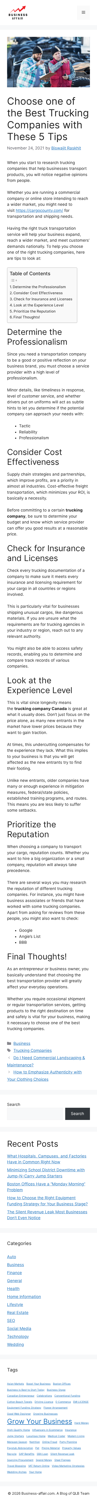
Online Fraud (49, 1442)
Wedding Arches (17, 1472)
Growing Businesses (45, 1413)
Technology (18, 1336)
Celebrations (44, 1395)
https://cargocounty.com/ (39, 210)
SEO (11, 1320)
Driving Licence (44, 1401)
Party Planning (68, 1442)
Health (13, 1288)
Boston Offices (62, 1383)
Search (13, 1104)
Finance (14, 1272)
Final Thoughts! (26, 317)
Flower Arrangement (56, 1407)
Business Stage (56, 1389)
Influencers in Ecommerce (47, 1430)
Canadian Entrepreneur (20, 1395)
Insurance (71, 1430)
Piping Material (51, 1448)
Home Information (24, 1296)
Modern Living (76, 1436)
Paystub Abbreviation (20, 1448)
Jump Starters (15, 1436)
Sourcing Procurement (20, 1460)
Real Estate (17, 1312)
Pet (37, 1448)
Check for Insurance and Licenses (43, 299)
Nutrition (34, 1442)
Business (21, 1043)
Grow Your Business (39, 1421)
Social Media (19, 1328)
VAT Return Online (38, 1465)
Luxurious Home (35, 1436)
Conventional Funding (67, 1395)
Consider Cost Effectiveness (38, 293)
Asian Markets (15, 1383)
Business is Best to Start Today (25, 1389)
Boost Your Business (38, 1383)
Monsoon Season (17, 1442)
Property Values (71, 1448)
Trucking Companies (32, 1050)
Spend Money (44, 1460)
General (14, 1280)
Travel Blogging (16, 1465)
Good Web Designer (19, 1413)
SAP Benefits (26, 1453)
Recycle (11, 1453)
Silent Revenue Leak (62, 1453)
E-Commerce (63, 1401)
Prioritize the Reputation (35, 311)
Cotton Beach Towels (19, 1401)
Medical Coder (56, 1436)
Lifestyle (15, 1304)
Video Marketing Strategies (68, 1465)
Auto (11, 1256)
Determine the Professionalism (39, 287)
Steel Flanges (62, 1460)
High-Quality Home (18, 1430)
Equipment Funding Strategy (24, 1407)
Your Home (35, 1472)
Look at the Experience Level (39, 305)
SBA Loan (42, 1453)
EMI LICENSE (81, 1401)
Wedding (15, 1344)
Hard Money (81, 1423)
